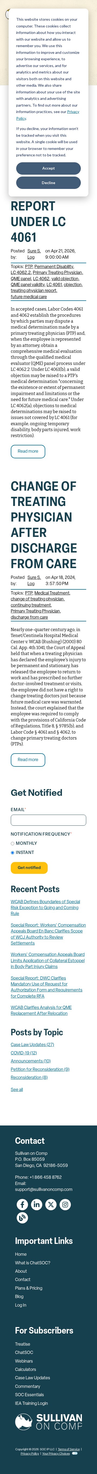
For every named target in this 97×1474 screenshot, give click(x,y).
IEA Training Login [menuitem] (31, 1404)
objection (73, 285)
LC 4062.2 (21, 273)
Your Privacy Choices (56, 1453)
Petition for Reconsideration (40, 1070)
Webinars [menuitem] (24, 1361)
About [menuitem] (21, 1271)
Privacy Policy (30, 1453)
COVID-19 (24, 1053)
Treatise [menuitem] (22, 1344)
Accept (48, 168)
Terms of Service (69, 1449)
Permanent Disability (53, 267)
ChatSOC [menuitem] (24, 1353)
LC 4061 (54, 285)
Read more (28, 451)
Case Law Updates (32, 1045)
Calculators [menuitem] (25, 1370)
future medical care (29, 297)
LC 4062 (41, 279)
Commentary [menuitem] (27, 1387)
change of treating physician (37, 599)
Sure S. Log (34, 254)
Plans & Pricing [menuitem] (28, 1288)
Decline (48, 182)
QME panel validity (27, 285)
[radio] (48, 844)
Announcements (31, 1061)
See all (17, 1090)
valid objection (64, 279)
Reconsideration (29, 1078)
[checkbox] (48, 848)
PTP (28, 267)
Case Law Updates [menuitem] (32, 1378)
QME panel (21, 279)
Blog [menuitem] (19, 1297)
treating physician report (33, 291)
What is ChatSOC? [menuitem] (32, 1263)
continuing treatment (31, 605)
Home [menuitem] (21, 1255)
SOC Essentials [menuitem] (29, 1395)
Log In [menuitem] (20, 1305)
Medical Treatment (51, 593)
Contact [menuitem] (22, 1280)
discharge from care (29, 617)
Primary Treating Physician (57, 273)
